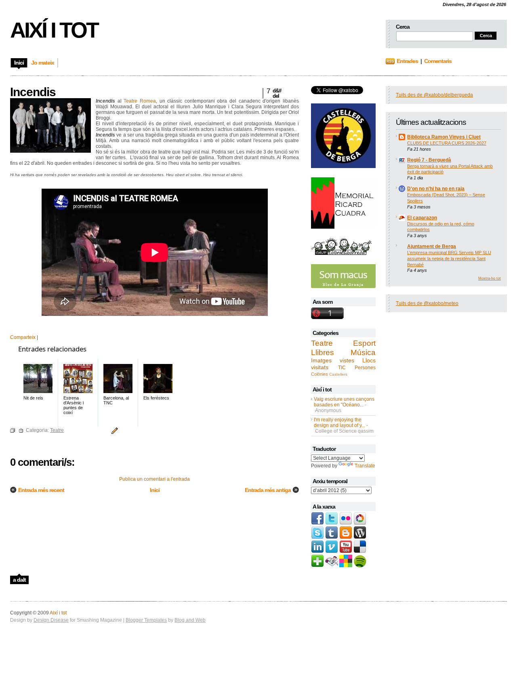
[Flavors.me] (345, 566)
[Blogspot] (345, 538)
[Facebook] (317, 523)
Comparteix (23, 337)
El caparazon (422, 218)
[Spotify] (359, 566)
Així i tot (54, 30)
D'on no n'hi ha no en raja (435, 188)
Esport (364, 343)
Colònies (319, 374)
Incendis (33, 92)
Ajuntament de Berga (431, 246)
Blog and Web (190, 620)
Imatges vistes (332, 360)
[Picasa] (359, 523)
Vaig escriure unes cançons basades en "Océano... (344, 402)
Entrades (407, 61)
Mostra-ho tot (489, 278)
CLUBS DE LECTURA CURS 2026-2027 (446, 143)
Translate (365, 466)
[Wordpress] (359, 538)
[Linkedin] (317, 552)
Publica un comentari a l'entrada (154, 479)
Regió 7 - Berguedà (429, 160)
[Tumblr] (331, 538)
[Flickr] (345, 523)
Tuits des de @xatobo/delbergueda (434, 95)
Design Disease (51, 620)
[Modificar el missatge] (113, 430)
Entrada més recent (41, 490)
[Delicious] (359, 552)
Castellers (338, 374)
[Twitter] (331, 523)
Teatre (322, 343)
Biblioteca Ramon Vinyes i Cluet (444, 137)
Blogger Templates (146, 620)
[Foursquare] (331, 566)
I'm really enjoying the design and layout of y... (339, 422)
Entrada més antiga (268, 490)
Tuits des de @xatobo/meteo (427, 303)
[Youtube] (345, 552)
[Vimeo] (331, 552)
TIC (342, 367)
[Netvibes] (317, 566)
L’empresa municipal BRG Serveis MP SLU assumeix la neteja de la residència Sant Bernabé (449, 258)
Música (363, 352)
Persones (365, 367)
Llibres (322, 352)
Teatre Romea (140, 101)
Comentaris (438, 61)
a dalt (19, 579)
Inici (155, 490)
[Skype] (317, 538)
